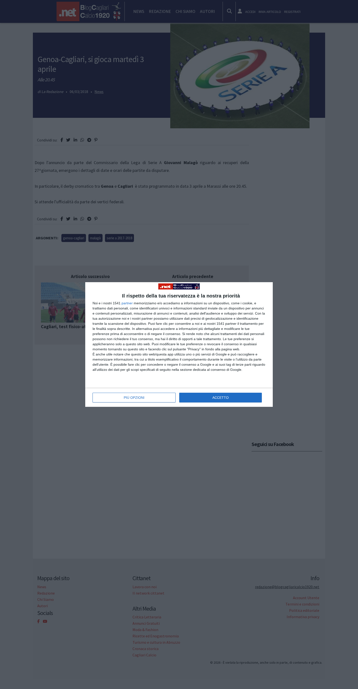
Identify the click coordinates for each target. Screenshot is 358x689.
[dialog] (179, 344)
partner (127, 303)
